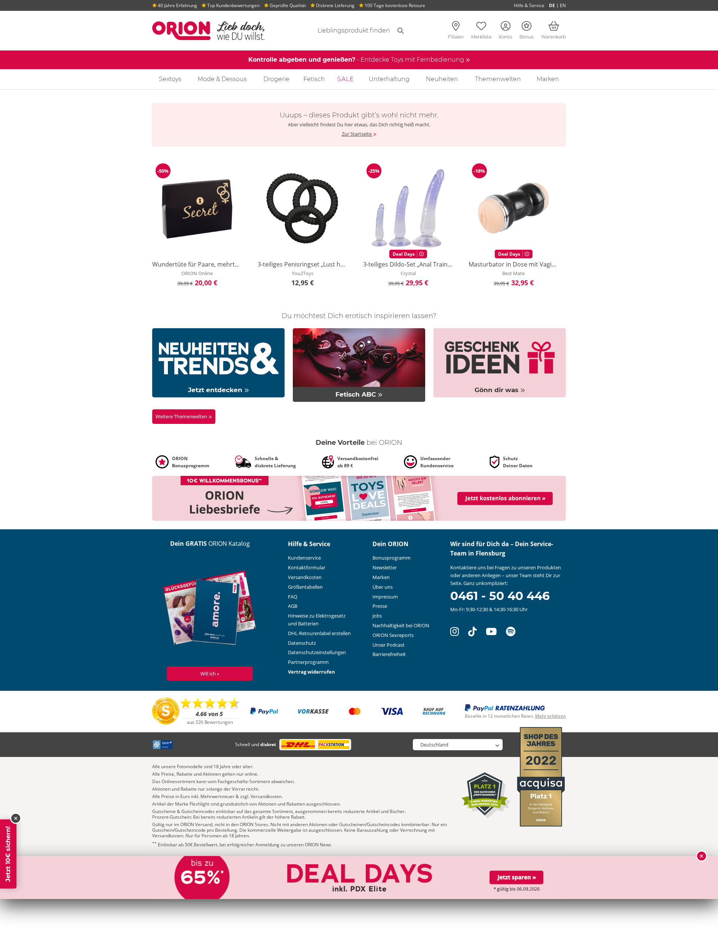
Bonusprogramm (391, 557)
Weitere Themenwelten (182, 416)
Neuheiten (442, 79)
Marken (548, 79)
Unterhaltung (389, 79)
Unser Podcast (388, 644)
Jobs (377, 615)
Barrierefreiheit (389, 654)
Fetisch (314, 79)
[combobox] (344, 31)
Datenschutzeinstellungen (317, 652)
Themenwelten (498, 79)
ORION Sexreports (393, 635)
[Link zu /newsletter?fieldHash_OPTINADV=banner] (359, 497)
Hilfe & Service (529, 5)
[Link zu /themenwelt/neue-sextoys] (218, 362)
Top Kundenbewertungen (233, 5)
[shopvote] (196, 711)
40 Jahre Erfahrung (177, 5)
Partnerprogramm (308, 662)
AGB (292, 606)
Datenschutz (302, 643)
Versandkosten (305, 577)
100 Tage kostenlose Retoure (394, 5)
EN (563, 5)
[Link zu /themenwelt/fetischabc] (359, 364)
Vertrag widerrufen (311, 671)
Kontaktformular (306, 567)
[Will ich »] (210, 609)
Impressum (385, 596)
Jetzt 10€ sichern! (8, 854)
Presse (379, 606)
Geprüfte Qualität (287, 5)
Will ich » (209, 673)
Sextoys (170, 79)
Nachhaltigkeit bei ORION (400, 625)
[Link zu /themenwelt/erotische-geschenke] (499, 362)
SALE (345, 79)
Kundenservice (304, 557)
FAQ (292, 596)
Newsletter (384, 567)
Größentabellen (305, 587)
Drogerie (276, 79)
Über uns (382, 587)
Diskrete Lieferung (335, 5)
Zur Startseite (357, 133)
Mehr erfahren (550, 716)
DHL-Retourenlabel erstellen (319, 633)
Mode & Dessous (222, 79)
